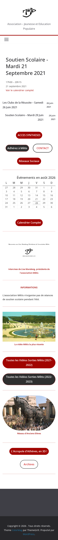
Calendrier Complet (29, 222)
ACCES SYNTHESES (29, 135)
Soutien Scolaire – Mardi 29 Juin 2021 (30, 117)
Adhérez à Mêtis (17, 148)
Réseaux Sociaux (29, 161)
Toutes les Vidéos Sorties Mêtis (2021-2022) (29, 362)
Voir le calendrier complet (20, 90)
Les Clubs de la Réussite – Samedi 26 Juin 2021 (28, 105)
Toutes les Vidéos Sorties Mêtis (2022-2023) (29, 379)
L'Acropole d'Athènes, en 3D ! (29, 451)
